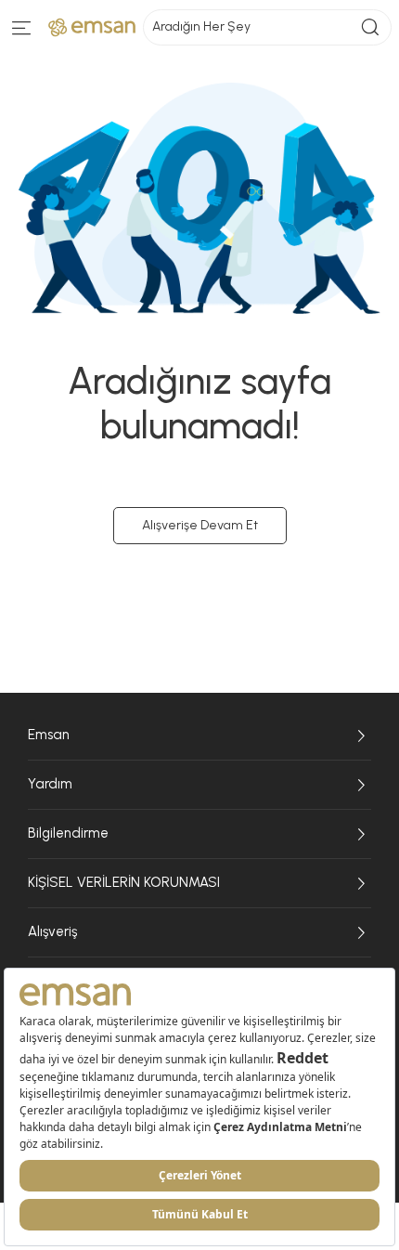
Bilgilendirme (68, 833)
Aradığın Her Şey (201, 26)
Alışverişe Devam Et (200, 525)
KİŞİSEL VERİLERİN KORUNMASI (124, 882)
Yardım (50, 783)
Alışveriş (52, 931)
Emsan (49, 734)
